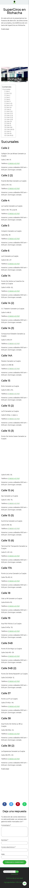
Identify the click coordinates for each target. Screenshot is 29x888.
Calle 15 (9, 109)
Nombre (4, 840)
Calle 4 (8, 95)
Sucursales (6, 89)
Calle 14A (8, 107)
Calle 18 (9, 123)
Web (3, 854)
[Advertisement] (14, 47)
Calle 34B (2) (10, 129)
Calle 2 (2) (9, 93)
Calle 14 (8, 101)
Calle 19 (9, 125)
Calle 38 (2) (10, 135)
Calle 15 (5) (10, 117)
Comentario (6, 825)
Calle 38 (9, 133)
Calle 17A (9, 121)
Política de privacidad (14, 878)
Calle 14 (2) (9, 103)
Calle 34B (9, 127)
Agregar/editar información (14, 882)
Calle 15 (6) (10, 119)
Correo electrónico (8, 847)
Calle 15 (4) (10, 115)
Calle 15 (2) (9, 111)
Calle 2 (8, 91)
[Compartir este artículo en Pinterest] (18, 804)
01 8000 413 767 (13, 163)
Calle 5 (8, 97)
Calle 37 (9, 131)
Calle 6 (8, 99)
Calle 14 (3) (9, 105)
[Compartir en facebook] (4, 804)
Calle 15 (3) (10, 113)
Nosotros (14, 874)
